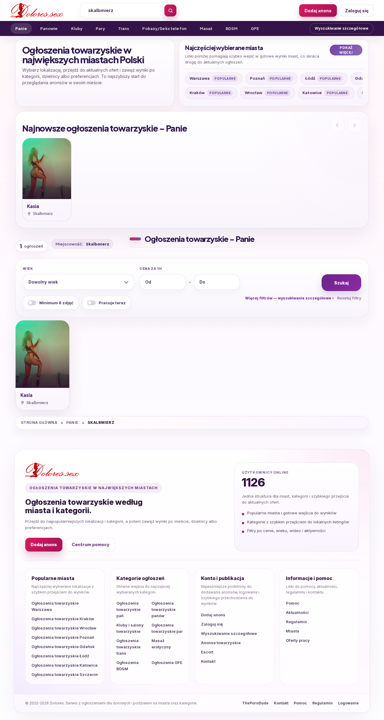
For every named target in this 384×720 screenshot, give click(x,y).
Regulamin (296, 621)
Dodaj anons (318, 10)
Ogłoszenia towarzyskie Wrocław (64, 628)
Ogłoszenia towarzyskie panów (164, 609)
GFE (255, 28)
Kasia (33, 206)
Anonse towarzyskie (221, 642)
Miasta (292, 631)
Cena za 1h (151, 268)
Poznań (270, 78)
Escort (207, 652)
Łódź (323, 78)
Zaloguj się (356, 10)
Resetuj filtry (349, 298)
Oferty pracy (298, 640)
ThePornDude (255, 703)
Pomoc (292, 603)
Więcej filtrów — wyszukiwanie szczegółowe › (289, 298)
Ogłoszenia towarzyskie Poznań (63, 637)
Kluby (77, 28)
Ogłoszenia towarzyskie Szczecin (65, 674)
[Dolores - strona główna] (42, 10)
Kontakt (208, 661)
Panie (21, 28)
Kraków (210, 92)
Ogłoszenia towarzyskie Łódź (60, 655)
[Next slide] (354, 125)
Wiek (28, 268)
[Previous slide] (337, 125)
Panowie (49, 28)
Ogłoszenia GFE (167, 662)
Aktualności (297, 612)
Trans (123, 28)
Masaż (206, 28)
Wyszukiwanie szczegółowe (341, 28)
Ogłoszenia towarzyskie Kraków (63, 618)
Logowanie (348, 703)
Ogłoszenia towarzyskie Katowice (65, 665)
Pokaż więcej (345, 50)
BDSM (232, 28)
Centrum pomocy (91, 544)
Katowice (325, 92)
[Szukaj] (170, 10)
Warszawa (213, 78)
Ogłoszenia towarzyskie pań (128, 609)
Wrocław (266, 92)
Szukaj (341, 282)
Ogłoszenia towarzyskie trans (128, 647)
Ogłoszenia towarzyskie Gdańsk (63, 646)
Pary (100, 28)
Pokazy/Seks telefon (164, 28)
